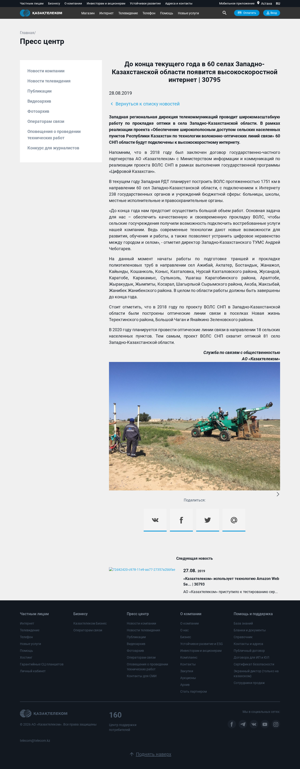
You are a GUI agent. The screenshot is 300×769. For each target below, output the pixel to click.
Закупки (186, 671)
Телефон (148, 13)
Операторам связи (45, 121)
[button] (278, 494)
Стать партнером (193, 691)
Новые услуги (188, 13)
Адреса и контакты (178, 3)
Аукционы (188, 678)
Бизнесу (54, 3)
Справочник (243, 637)
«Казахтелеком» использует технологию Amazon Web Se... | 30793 (231, 581)
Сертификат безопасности (254, 664)
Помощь (166, 13)
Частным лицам (32, 3)
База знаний (243, 623)
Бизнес (185, 637)
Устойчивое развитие (145, 3)
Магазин (88, 13)
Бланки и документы (250, 630)
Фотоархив (38, 111)
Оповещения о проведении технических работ (54, 134)
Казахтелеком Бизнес (90, 623)
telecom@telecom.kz (35, 740)
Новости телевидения (49, 80)
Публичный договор (249, 650)
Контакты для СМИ (142, 676)
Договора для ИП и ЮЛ (251, 657)
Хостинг (26, 657)
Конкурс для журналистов (53, 147)
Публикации (39, 91)
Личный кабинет (33, 671)
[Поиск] (224, 13)
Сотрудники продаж (249, 683)
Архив (185, 685)
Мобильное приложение (237, 3)
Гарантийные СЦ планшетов (42, 664)
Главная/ (28, 33)
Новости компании (45, 70)
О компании (73, 3)
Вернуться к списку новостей (144, 104)
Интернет (106, 13)
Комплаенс (188, 657)
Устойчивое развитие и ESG (201, 644)
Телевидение (128, 13)
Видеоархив (39, 101)
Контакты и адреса (248, 644)
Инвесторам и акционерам (106, 3)
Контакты (188, 664)
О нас (184, 630)
